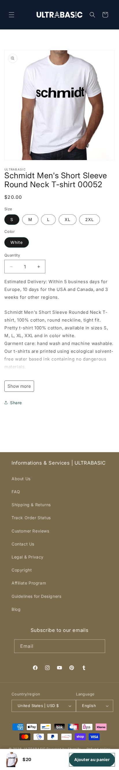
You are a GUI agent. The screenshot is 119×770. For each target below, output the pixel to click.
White (16, 242)
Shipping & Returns (31, 504)
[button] (11, 14)
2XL (89, 219)
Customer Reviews (30, 530)
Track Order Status (31, 517)
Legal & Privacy (28, 556)
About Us (21, 478)
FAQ (16, 491)
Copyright (22, 569)
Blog (16, 609)
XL (67, 219)
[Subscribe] (98, 646)
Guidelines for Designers (36, 596)
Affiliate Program (29, 582)
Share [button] (16, 402)
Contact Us (23, 543)
